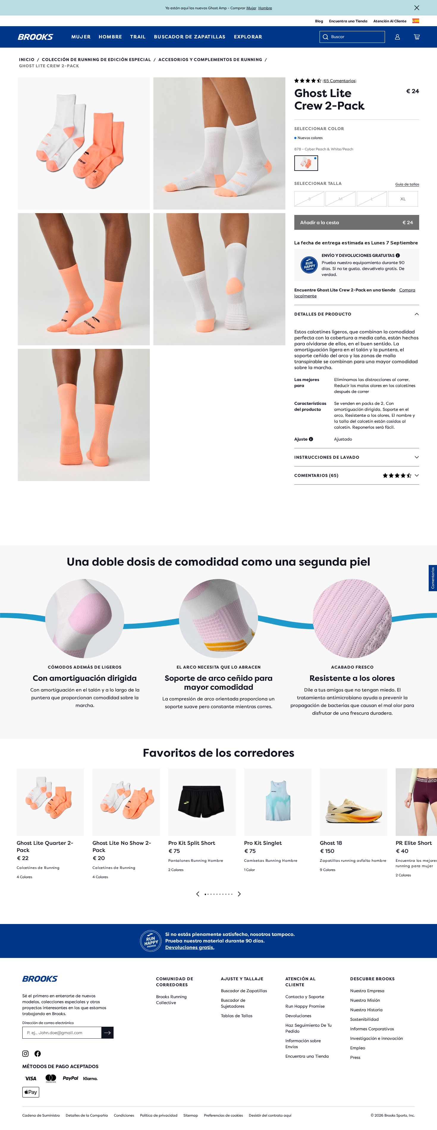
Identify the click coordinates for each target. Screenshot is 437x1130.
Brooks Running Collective (171, 999)
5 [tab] (216, 894)
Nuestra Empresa (367, 990)
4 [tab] (213, 894)
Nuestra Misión (365, 1000)
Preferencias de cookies (223, 1115)
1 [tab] (205, 894)
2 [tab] (207, 894)
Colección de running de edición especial (96, 59)
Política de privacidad (158, 1115)
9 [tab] (228, 894)
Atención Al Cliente (389, 21)
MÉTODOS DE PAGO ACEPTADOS (60, 1066)
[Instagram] (25, 1054)
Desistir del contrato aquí (270, 1115)
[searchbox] (355, 37)
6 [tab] (219, 894)
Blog (319, 21)
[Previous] (197, 894)
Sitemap (190, 1115)
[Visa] (30, 1078)
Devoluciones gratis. (189, 947)
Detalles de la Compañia (87, 1115)
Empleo (357, 1047)
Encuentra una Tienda (348, 21)
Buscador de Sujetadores (233, 1003)
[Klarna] (90, 1078)
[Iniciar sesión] (397, 36)
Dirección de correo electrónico (48, 1023)
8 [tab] (225, 894)
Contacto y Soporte (304, 996)
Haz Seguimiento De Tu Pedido (308, 1028)
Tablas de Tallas (236, 1015)
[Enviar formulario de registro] (108, 1033)
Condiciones (124, 1115)
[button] (84, 143)
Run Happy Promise (305, 1006)
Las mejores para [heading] (306, 382)
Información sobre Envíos (303, 1043)
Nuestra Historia (366, 1009)
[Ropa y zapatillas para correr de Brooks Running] (36, 37)
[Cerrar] (416, 7)
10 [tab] (231, 894)
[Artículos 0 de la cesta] (417, 37)
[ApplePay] (30, 1092)
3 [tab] (210, 894)
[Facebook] (37, 1054)
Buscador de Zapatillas (244, 990)
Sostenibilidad (364, 1019)
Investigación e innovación (376, 1038)
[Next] (239, 894)
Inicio (26, 59)
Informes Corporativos (372, 1028)
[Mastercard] (50, 1078)
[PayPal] (70, 1078)
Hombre (265, 8)
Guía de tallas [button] (407, 184)
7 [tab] (222, 894)
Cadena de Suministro (41, 1115)
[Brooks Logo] (71, 980)
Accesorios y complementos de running (210, 59)
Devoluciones (298, 1015)
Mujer (251, 8)
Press (355, 1057)
